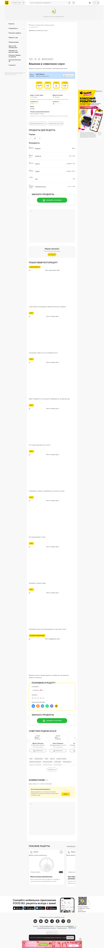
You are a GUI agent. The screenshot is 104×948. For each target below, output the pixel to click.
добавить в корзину (54, 200)
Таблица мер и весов (55, 123)
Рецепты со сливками (35, 765)
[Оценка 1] (32, 698)
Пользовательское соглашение (62, 926)
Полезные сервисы (15, 33)
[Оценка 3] (38, 698)
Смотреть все (71, 846)
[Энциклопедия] (24, 42)
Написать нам (53, 933)
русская (32, 108)
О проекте (12, 65)
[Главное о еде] (24, 38)
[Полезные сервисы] (24, 33)
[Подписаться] (61, 852)
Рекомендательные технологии (49, 928)
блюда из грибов (47, 761)
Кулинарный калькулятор (37, 123)
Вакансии (39, 928)
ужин (31, 758)
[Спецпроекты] (24, 28)
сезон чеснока (47, 765)
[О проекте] (24, 65)
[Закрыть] (75, 926)
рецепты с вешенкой (35, 761)
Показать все (52, 769)
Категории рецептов (62, 928)
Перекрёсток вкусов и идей (13, 51)
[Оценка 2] (35, 698)
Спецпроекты (13, 28)
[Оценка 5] (43, 698)
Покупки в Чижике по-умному (15, 56)
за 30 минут (58, 761)
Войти (66, 794)
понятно (70, 937)
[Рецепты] (24, 24)
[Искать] (73, 2)
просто (52, 758)
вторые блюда (39, 758)
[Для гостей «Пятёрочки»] (24, 47)
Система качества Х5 (15, 60)
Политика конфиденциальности (46, 926)
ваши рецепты (67, 761)
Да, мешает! (52, 254)
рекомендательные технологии (52, 937)
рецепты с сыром (61, 758)
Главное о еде (13, 37)
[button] (29, 741)
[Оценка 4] (40, 698)
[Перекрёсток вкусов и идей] (24, 51)
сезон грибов (57, 765)
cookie (64, 937)
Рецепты (11, 24)
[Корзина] (90, 3)
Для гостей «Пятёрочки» (13, 46)
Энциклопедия (13, 42)
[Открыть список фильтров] (69, 3)
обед (46, 758)
